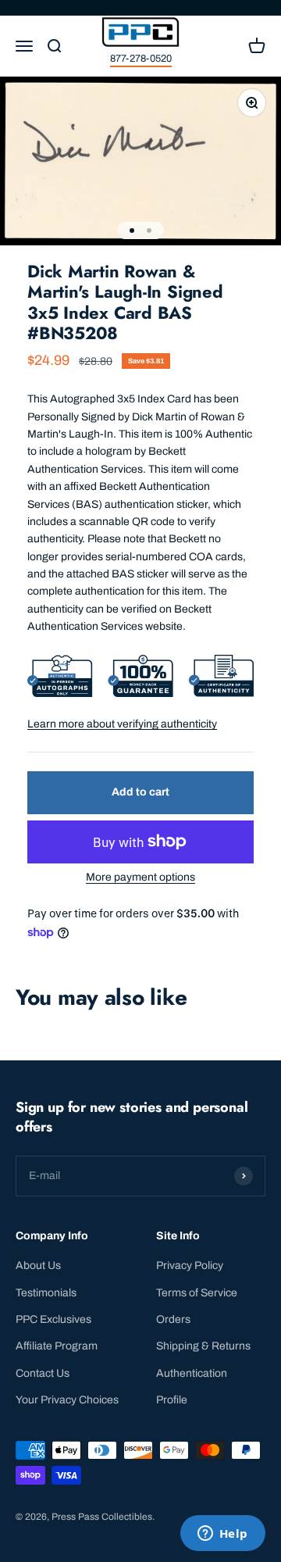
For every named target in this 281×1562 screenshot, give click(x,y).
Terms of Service (196, 1293)
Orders (173, 1319)
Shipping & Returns (203, 1346)
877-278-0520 (141, 58)
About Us (38, 1265)
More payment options (140, 877)
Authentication (191, 1373)
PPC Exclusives (53, 1319)
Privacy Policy (189, 1265)
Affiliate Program (57, 1346)
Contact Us (42, 1373)
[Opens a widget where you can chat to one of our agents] (222, 1534)
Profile (171, 1400)
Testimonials (46, 1293)
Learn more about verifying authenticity (122, 724)
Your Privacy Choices (67, 1400)
